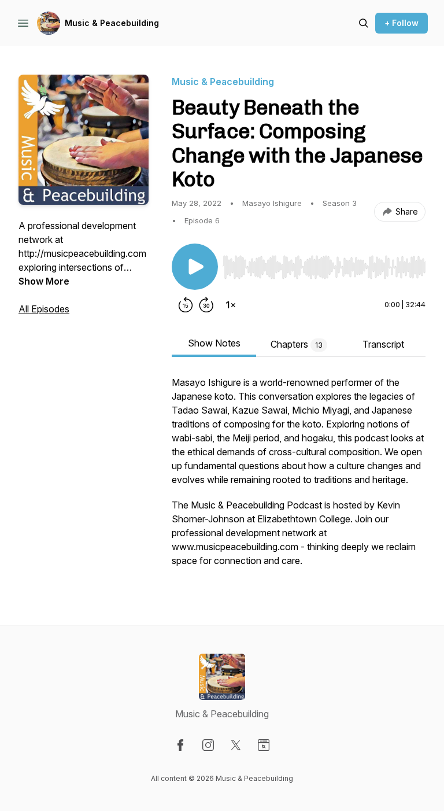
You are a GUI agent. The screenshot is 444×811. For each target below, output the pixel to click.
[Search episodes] (363, 23)
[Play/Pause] (195, 267)
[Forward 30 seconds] (206, 305)
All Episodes (43, 309)
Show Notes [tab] (214, 343)
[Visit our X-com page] (236, 745)
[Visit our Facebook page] (180, 745)
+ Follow (401, 23)
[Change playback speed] (230, 305)
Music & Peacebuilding (112, 23)
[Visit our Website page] (263, 745)
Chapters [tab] (297, 344)
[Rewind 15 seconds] (185, 305)
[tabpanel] (299, 477)
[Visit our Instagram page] (208, 745)
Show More (43, 281)
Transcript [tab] (383, 344)
